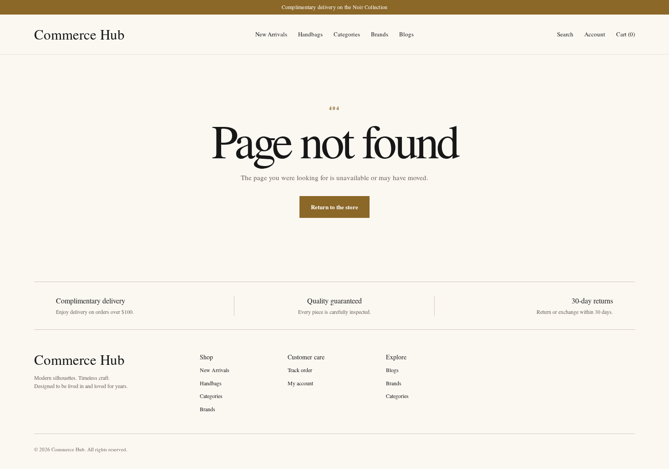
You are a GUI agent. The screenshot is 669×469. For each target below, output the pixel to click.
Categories (347, 34)
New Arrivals (271, 34)
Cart (625, 34)
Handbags (310, 34)
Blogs (406, 34)
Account (594, 34)
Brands (379, 34)
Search (565, 34)
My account (300, 383)
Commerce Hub (79, 34)
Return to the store (334, 206)
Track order (300, 369)
